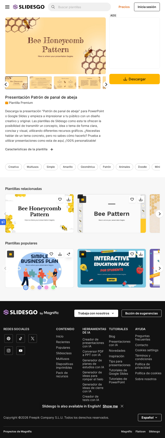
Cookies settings (146, 350)
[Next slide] (99, 46)
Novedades (117, 350)
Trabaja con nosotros (93, 313)
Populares (63, 347)
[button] (106, 84)
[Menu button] (7, 7)
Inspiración (116, 356)
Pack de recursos (62, 374)
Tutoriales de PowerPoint (118, 380)
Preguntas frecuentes (142, 337)
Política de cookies (148, 373)
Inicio (59, 336)
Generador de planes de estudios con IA (93, 364)
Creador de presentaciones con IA (93, 343)
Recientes (63, 342)
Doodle (142, 166)
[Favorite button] (87, 24)
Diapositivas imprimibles (64, 365)
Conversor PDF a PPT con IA (93, 353)
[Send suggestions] (3, 222)
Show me (110, 406)
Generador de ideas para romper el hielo (92, 376)
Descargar (137, 79)
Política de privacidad (142, 365)
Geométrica (88, 166)
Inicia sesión (147, 7)
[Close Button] (122, 406)
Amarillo (68, 166)
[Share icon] (98, 24)
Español (148, 417)
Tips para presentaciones (119, 363)
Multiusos (32, 166)
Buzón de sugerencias (141, 313)
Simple (51, 166)
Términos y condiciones (143, 357)
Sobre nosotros (145, 379)
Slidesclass (64, 353)
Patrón (107, 166)
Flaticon (140, 431)
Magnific (126, 431)
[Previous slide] (5, 214)
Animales (124, 166)
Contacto (141, 345)
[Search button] (53, 7)
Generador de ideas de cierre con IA (92, 388)
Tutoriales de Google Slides (118, 371)
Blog (112, 336)
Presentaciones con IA (119, 343)
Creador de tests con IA (90, 398)
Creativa (13, 166)
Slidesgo (154, 431)
